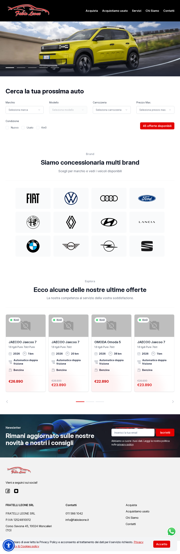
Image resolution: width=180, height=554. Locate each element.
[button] (9, 545)
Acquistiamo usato (115, 10)
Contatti (168, 10)
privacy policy (125, 444)
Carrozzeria (100, 102)
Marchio (10, 102)
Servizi (136, 10)
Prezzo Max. (143, 102)
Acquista (92, 10)
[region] (90, 358)
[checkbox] (7, 127)
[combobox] (25, 110)
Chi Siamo (152, 10)
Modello (54, 102)
